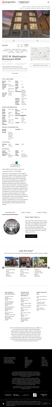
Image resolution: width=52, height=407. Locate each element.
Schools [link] (17, 50)
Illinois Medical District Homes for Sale (41, 309)
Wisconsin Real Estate (9, 362)
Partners (27, 365)
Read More (15, 73)
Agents (43, 358)
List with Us (44, 360)
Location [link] (11, 50)
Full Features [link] (8, 49)
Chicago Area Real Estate (10, 358)
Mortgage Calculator (40, 65)
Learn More (31, 236)
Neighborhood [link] (24, 50)
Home (26, 357)
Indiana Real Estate (8, 360)
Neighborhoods (28, 361)
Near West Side (9, 64)
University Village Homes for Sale (41, 303)
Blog (26, 367)
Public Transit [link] (11, 52)
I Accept (45, 403)
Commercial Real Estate (9, 357)
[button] (40, 53)
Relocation (27, 364)
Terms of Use (45, 364)
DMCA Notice (45, 365)
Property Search (28, 360)
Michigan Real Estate (9, 361)
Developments (28, 362)
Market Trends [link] (19, 52)
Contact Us (44, 361)
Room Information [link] (17, 49)
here (14, 405)
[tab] (10, 213)
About (26, 358)
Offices (43, 357)
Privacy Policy (45, 362)
